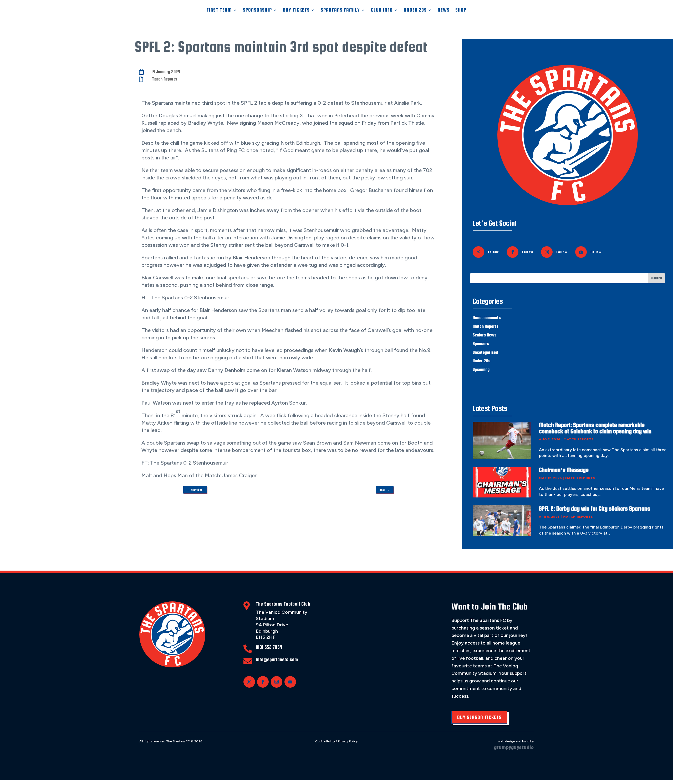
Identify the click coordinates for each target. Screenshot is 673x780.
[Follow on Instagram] (547, 252)
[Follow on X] (478, 252)
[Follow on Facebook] (512, 252)
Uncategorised (485, 352)
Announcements (487, 317)
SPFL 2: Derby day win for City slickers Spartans (594, 508)
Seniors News (484, 335)
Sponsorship (257, 10)
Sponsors (481, 343)
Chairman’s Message (564, 469)
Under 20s (481, 360)
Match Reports (164, 79)
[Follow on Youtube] (581, 252)
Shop (460, 10)
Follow (493, 252)
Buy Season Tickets (479, 717)
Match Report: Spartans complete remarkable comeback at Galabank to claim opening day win (595, 428)
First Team (219, 10)
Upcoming (481, 369)
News (444, 10)
